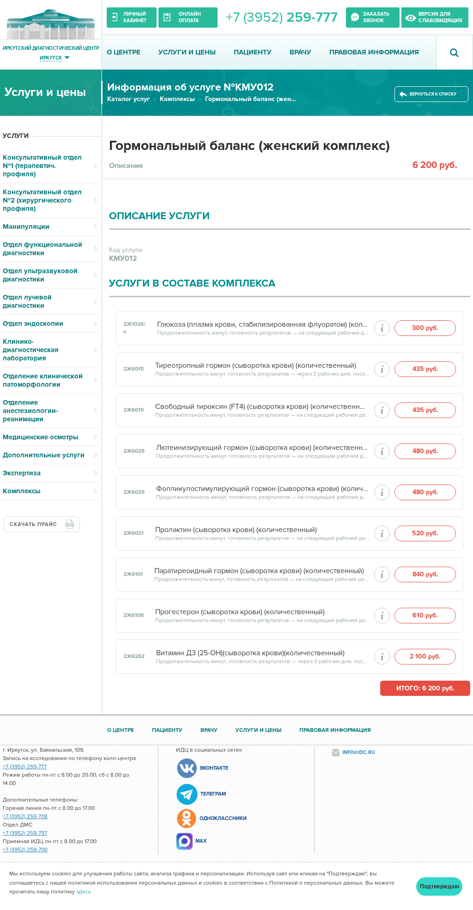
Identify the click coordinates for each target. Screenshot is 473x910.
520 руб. (425, 533)
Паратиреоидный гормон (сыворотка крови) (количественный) (259, 570)
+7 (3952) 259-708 (25, 816)
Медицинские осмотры (41, 437)
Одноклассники (223, 818)
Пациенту (253, 52)
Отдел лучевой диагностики (27, 301)
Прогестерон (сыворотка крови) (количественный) (240, 612)
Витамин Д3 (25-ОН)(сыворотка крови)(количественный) (250, 653)
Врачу (300, 52)
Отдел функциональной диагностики (42, 248)
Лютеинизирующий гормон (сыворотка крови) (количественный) (263, 447)
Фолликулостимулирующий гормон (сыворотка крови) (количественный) (263, 488)
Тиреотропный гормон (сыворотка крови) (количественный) (255, 365)
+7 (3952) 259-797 (25, 833)
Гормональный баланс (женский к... (251, 99)
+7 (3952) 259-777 (25, 766)
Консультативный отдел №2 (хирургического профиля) (42, 200)
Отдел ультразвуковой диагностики (40, 275)
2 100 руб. (425, 656)
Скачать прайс (33, 524)
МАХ (200, 841)
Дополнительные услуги (44, 455)
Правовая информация (374, 52)
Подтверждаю (439, 886)
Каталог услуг (128, 99)
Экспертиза (22, 473)
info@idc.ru (358, 752)
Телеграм (213, 794)
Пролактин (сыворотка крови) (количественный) (236, 529)
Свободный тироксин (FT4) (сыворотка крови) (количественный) (262, 406)
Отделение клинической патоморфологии (43, 380)
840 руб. (425, 574)
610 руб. (425, 615)
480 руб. (425, 451)
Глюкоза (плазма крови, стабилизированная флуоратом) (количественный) (263, 324)
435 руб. (425, 369)
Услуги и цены (187, 52)
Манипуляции (26, 226)
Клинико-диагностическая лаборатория (31, 349)
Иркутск (50, 57)
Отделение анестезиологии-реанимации (30, 410)
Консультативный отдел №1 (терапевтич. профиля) (42, 165)
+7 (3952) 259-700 (25, 849)
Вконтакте (214, 768)
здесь (83, 891)
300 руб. (425, 328)
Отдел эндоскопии (33, 323)
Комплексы (177, 99)
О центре (123, 52)
